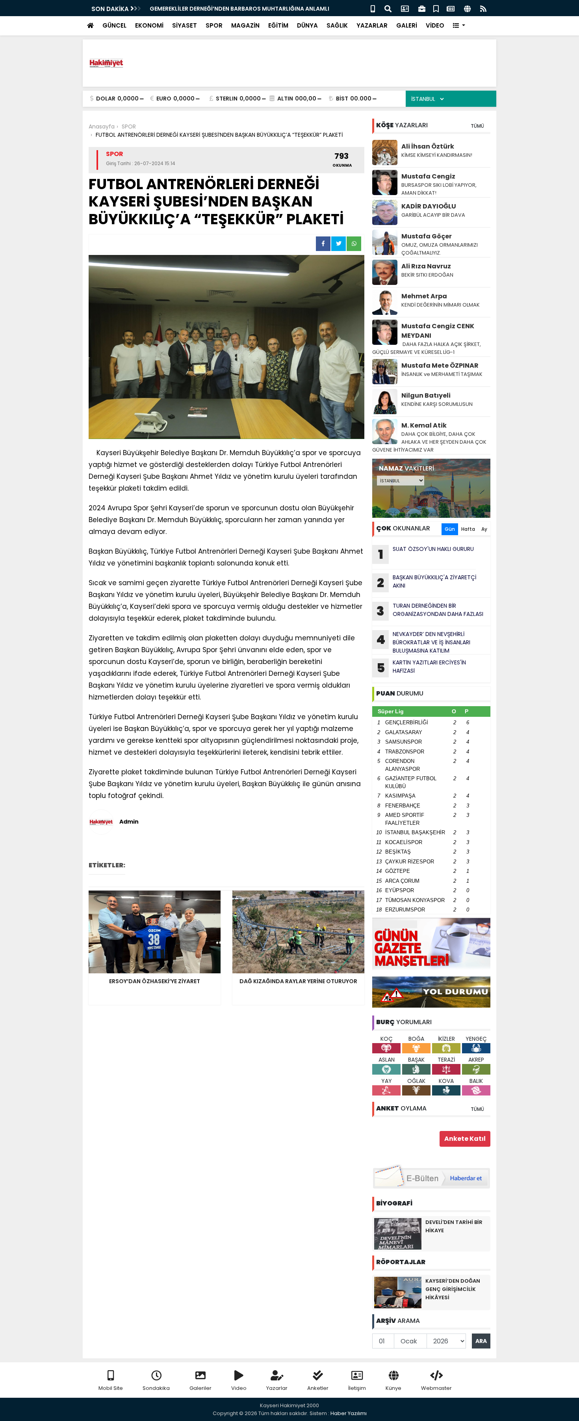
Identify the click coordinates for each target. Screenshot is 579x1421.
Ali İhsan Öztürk (427, 146)
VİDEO (435, 25)
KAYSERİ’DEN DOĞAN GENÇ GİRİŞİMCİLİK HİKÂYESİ (452, 1289)
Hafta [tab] (468, 529)
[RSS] (483, 8)
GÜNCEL (114, 25)
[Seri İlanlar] (436, 8)
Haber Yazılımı (348, 1413)
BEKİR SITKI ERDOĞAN (427, 275)
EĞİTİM (278, 25)
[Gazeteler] (450, 8)
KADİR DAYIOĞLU (428, 206)
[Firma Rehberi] (421, 8)
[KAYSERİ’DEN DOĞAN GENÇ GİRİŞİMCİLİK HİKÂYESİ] (397, 1292)
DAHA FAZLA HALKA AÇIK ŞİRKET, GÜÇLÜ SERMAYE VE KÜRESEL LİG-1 (427, 348)
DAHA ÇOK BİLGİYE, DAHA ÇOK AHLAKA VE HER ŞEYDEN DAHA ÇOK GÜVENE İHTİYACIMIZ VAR (429, 442)
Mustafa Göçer (426, 236)
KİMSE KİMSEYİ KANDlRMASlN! (436, 155)
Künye (393, 1388)
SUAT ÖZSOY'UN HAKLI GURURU (426, 554)
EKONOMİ (149, 25)
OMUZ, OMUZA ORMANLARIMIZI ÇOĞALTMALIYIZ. (439, 249)
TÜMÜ (477, 126)
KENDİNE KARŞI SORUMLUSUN (437, 404)
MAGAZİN (245, 25)
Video (239, 1388)
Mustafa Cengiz (428, 176)
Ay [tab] (484, 529)
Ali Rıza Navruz (426, 266)
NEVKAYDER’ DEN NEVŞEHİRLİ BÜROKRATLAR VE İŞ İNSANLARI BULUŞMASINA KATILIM (423, 642)
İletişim (357, 1388)
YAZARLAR (372, 25)
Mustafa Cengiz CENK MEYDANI (437, 331)
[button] (459, 26)
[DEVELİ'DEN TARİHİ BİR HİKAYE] (397, 1233)
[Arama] (387, 8)
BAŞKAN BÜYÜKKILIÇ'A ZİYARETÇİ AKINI (426, 582)
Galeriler (200, 1388)
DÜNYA (307, 25)
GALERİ (406, 25)
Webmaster (436, 1388)
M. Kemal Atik (424, 425)
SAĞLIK (337, 25)
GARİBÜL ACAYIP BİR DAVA (433, 215)
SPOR (214, 25)
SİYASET (184, 25)
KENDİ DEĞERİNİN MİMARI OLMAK (440, 305)
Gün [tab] (450, 529)
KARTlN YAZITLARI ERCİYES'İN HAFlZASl (421, 667)
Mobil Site (110, 1388)
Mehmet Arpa (424, 296)
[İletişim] (405, 8)
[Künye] (467, 8)
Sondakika (156, 1388)
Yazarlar (277, 1388)
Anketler (317, 1388)
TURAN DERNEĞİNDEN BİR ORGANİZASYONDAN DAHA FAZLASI (430, 611)
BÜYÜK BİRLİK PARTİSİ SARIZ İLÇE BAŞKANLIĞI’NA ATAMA (226, 9)
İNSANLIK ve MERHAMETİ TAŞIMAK (442, 374)
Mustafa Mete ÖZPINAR (440, 365)
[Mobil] (373, 8)
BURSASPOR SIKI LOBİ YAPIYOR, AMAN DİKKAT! (439, 189)
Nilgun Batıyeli (426, 395)
